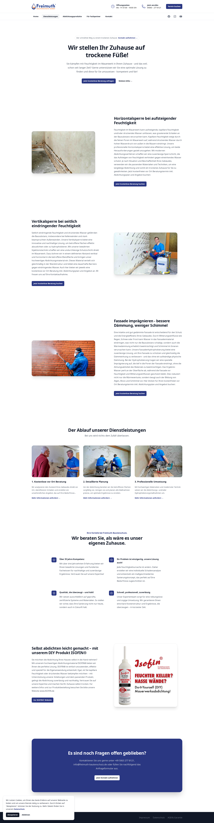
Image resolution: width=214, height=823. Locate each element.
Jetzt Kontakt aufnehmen (107, 778)
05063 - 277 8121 (154, 6)
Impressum (144, 817)
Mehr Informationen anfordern (46, 498)
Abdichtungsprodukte (72, 16)
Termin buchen (174, 6)
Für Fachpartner (93, 16)
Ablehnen (26, 815)
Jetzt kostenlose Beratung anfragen (98, 81)
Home (35, 16)
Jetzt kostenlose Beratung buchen (130, 184)
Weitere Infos (125, 81)
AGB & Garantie (175, 817)
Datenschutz (159, 817)
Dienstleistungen (50, 16)
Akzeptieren (12, 815)
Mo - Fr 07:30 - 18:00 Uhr (126, 6)
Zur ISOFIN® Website (42, 700)
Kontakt (108, 16)
